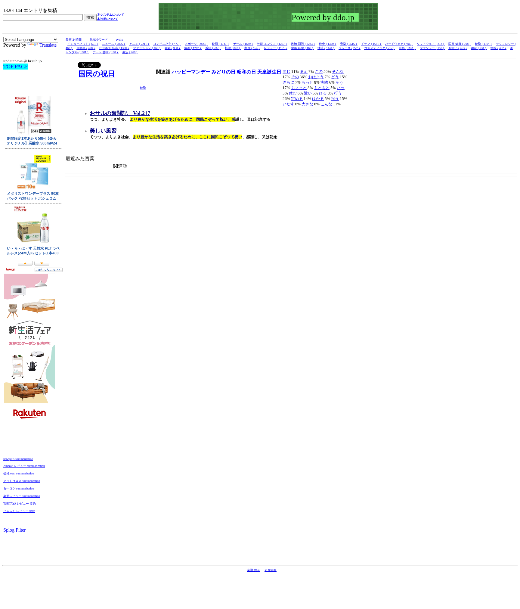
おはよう (316, 77)
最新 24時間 (74, 39)
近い (308, 93)
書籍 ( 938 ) (173, 48)
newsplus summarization (18, 459)
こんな (326, 104)
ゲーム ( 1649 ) (243, 43)
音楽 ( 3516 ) (349, 43)
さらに (288, 82)
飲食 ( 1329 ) (327, 43)
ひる (323, 93)
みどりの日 (224, 71)
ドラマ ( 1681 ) (371, 43)
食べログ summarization (18, 488)
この (319, 71)
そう (339, 82)
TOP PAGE (15, 67)
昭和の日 (247, 71)
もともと (322, 87)
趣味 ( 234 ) (479, 48)
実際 (324, 82)
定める (297, 98)
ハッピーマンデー (192, 71)
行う (338, 93)
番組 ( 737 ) (213, 48)
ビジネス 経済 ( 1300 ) (114, 48)
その (295, 77)
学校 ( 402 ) (498, 48)
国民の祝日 (97, 74)
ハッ (341, 87)
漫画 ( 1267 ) (193, 48)
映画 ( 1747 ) (220, 43)
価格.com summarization (18, 473)
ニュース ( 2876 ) (113, 43)
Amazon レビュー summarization (24, 466)
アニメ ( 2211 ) (139, 43)
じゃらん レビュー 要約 (19, 511)
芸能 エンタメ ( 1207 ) (272, 43)
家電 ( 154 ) (252, 48)
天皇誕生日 (269, 71)
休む (293, 93)
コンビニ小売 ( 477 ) (167, 43)
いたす (288, 104)
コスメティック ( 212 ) (379, 48)
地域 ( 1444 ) (326, 48)
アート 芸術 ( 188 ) (106, 52)
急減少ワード (99, 39)
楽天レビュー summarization (21, 496)
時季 (143, 87)
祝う (335, 98)
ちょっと (299, 87)
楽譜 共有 (253, 570)
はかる (318, 98)
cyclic (120, 39)
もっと (307, 82)
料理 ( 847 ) (233, 48)
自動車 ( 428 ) (85, 48)
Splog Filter (14, 530)
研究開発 (271, 570)
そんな (338, 71)
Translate (48, 45)
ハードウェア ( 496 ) (399, 43)
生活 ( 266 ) (130, 52)
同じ (286, 71)
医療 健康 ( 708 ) (459, 43)
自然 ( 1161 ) (407, 48)
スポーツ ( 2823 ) (196, 43)
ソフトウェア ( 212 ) (431, 43)
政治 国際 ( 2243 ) (303, 43)
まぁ (304, 71)
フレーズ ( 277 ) (350, 48)
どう (335, 77)
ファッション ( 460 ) (147, 48)
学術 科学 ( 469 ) (302, 48)
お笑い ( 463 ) (457, 48)
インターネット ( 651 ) (82, 43)
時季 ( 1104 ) (483, 43)
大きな (307, 104)
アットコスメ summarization (21, 481)
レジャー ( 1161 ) (275, 48)
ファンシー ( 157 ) (432, 48)
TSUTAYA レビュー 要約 (19, 503)
